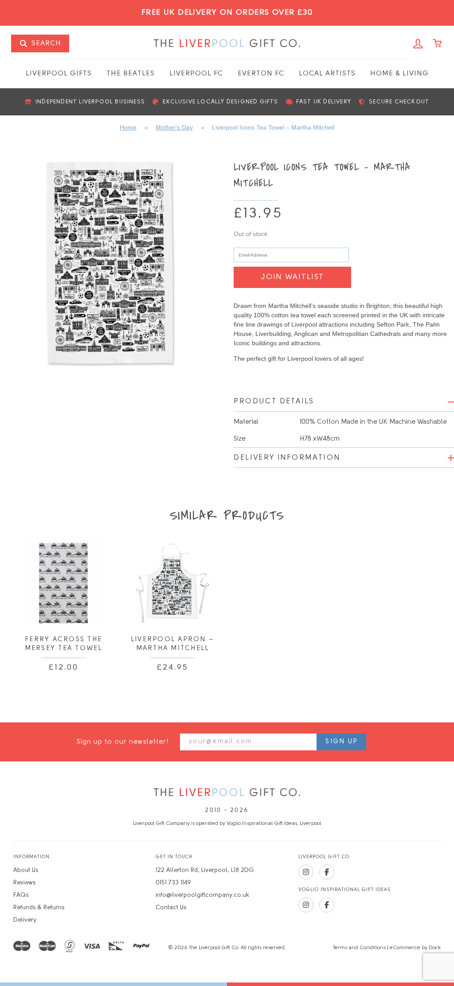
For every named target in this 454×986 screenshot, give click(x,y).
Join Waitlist (292, 277)
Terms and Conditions (359, 948)
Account (418, 44)
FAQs (20, 895)
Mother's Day (174, 127)
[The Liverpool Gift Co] (227, 792)
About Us (25, 870)
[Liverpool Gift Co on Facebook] (326, 872)
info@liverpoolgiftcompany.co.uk (202, 895)
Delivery (24, 920)
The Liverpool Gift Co (227, 43)
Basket (438, 44)
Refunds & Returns (38, 907)
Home (128, 127)
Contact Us (171, 907)
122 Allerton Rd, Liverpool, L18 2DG (205, 870)
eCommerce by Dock (415, 948)
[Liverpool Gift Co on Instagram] (305, 872)
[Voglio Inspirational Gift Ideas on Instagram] (305, 904)
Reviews (24, 883)
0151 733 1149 (173, 883)
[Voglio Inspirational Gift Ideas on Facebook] (326, 904)
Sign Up (341, 741)
